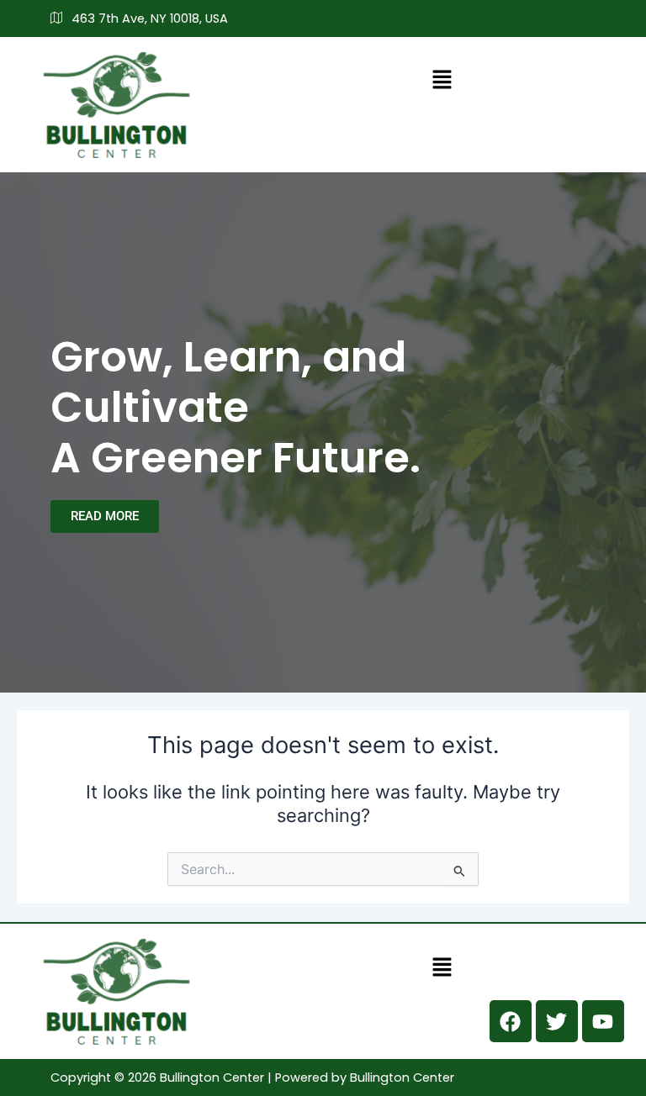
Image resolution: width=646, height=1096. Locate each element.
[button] (442, 79)
